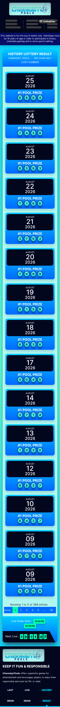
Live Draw (27, 695)
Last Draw (10, 695)
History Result (47, 695)
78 (51, 610)
